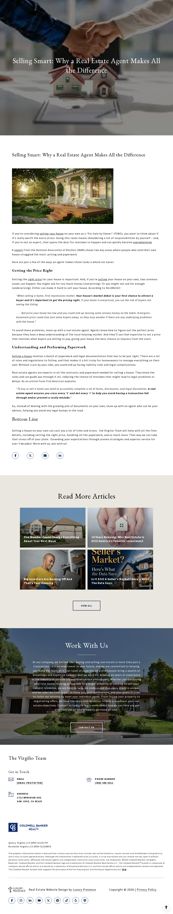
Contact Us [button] (86, 727)
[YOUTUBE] (39, 900)
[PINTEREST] (57, 900)
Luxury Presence (84, 889)
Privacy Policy (146, 889)
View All (86, 605)
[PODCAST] (84, 900)
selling (102, 279)
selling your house (52, 233)
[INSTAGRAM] (21, 900)
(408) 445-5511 (104, 782)
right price (35, 279)
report (18, 250)
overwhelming (142, 242)
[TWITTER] (48, 900)
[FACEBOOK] (11, 900)
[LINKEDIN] (30, 900)
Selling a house (22, 356)
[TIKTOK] (66, 900)
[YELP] (75, 900)
